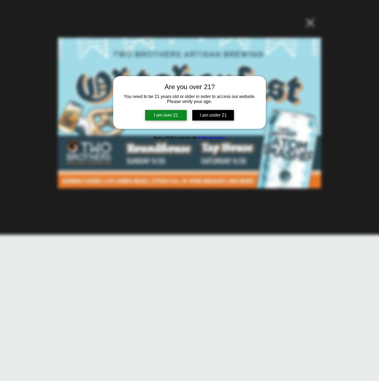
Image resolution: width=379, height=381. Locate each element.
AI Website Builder (211, 138)
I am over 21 (166, 115)
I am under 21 (213, 115)
